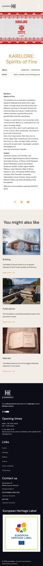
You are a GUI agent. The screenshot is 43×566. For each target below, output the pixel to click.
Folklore (4, 457)
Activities (5, 452)
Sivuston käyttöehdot (23, 561)
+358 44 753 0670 (8, 496)
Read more (7, 273)
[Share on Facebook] (15, 202)
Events (4, 448)
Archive (4, 461)
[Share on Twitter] (21, 202)
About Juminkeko (7, 466)
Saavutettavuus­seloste (9, 564)
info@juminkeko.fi (8, 489)
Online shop (6, 470)
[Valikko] (40, 6)
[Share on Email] (28, 202)
